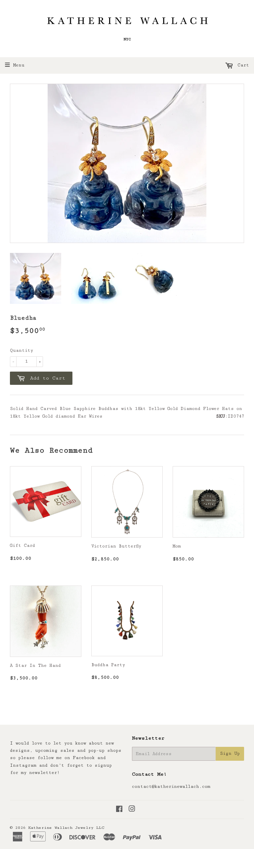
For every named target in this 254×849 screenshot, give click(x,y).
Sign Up (230, 753)
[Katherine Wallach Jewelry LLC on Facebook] (119, 810)
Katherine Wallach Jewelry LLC (66, 827)
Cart (242, 65)
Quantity (21, 350)
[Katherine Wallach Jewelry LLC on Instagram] (132, 810)
